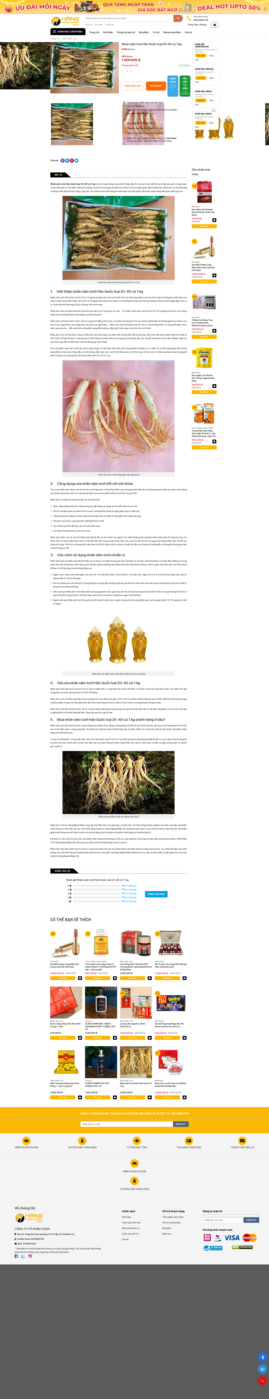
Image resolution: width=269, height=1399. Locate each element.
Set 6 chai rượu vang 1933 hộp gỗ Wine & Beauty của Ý (171, 965)
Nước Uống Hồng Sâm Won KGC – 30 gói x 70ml (66, 1025)
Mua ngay (156, 86)
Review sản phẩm (172, 32)
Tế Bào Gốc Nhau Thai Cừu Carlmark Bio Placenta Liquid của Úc (202, 323)
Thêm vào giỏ (132, 86)
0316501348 (29, 1243)
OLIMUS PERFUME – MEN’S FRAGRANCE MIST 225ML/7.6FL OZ (100, 1026)
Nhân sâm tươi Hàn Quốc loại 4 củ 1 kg (136, 1084)
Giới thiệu (108, 32)
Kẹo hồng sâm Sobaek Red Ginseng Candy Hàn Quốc (203, 212)
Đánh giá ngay (156, 894)
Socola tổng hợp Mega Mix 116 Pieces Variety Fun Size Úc (169, 1025)
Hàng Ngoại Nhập (145, 838)
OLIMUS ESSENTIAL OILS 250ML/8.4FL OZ (97, 1084)
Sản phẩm (144, 32)
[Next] (60, 96)
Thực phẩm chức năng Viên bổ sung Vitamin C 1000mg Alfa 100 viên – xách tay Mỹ (100, 967)
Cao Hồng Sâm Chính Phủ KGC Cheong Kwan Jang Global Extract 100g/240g (136, 967)
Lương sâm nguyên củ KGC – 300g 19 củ (133, 1025)
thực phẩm (99, 25)
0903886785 (200, 20)
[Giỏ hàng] (80, 978)
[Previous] (51, 152)
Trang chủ (94, 32)
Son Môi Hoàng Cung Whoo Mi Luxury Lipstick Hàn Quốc (64, 965)
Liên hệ (188, 32)
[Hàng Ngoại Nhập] (65, 21)
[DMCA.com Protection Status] (242, 1247)
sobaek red (109, 25)
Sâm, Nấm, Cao (70, 38)
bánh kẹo (89, 25)
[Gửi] (178, 18)
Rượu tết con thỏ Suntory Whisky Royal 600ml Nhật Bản (170, 1084)
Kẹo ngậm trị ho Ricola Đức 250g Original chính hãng (203, 378)
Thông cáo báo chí (125, 32)
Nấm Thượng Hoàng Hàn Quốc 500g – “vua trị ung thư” (64, 1084)
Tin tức (156, 32)
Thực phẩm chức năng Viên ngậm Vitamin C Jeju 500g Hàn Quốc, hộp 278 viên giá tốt (204, 435)
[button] (197, 25)
